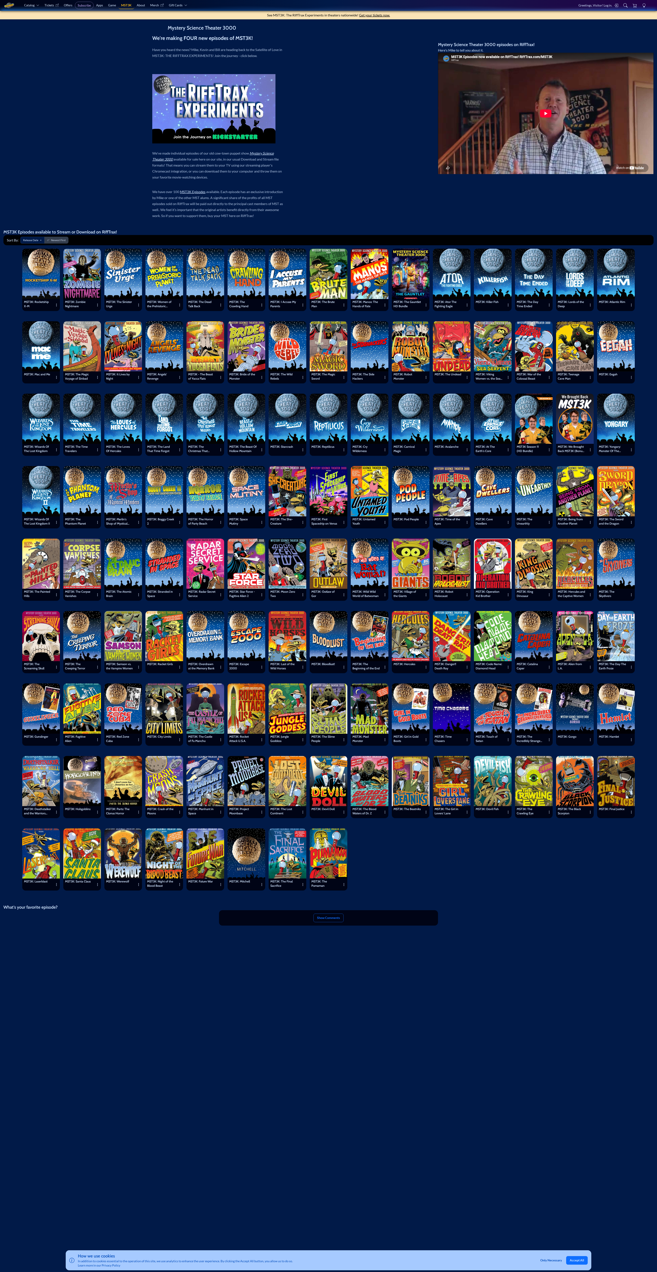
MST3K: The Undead (448, 374)
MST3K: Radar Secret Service (201, 594)
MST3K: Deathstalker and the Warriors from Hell (37, 811)
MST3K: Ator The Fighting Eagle (445, 304)
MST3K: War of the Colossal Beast (529, 376)
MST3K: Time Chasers (443, 739)
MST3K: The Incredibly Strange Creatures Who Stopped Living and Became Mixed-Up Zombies (529, 739)
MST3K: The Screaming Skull (34, 666)
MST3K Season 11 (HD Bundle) (528, 449)
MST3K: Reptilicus (322, 446)
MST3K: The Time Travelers (76, 449)
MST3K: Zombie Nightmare (75, 304)
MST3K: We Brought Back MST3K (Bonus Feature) (571, 449)
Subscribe (84, 5)
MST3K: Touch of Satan (487, 739)
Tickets (49, 5)
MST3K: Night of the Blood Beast (160, 883)
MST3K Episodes (192, 192)
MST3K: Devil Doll (323, 809)
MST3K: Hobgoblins (78, 809)
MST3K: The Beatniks (407, 809)
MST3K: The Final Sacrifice (281, 883)
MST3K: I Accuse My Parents (283, 304)
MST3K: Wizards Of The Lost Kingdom (36, 449)
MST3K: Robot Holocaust (444, 594)
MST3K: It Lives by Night (118, 376)
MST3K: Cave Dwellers (484, 521)
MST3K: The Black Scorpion (569, 811)
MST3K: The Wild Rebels (281, 376)
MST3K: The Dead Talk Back (199, 304)
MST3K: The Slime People (323, 739)
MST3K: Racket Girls (160, 664)
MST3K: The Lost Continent (281, 811)
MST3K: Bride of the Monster (242, 376)
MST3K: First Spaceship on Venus (324, 521)
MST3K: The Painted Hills (37, 594)
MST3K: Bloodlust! (323, 664)
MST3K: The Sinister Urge (119, 304)
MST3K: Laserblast (36, 881)
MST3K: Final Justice (611, 809)
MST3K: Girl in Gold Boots (406, 739)
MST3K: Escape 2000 (239, 666)
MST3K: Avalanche (447, 446)
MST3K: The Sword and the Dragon (611, 521)
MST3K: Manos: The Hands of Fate (365, 304)
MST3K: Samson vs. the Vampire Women (119, 666)
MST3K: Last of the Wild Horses (282, 666)
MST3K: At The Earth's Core (485, 449)
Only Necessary (551, 1260)
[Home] (9, 5)
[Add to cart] (54, 253)
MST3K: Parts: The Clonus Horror (118, 811)
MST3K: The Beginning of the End (366, 666)
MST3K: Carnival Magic (404, 449)
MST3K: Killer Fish (487, 302)
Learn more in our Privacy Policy (99, 1265)
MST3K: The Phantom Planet (75, 521)
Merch (154, 5)
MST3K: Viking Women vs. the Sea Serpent (488, 377)
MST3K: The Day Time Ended (527, 304)
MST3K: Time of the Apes (447, 521)
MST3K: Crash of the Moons (160, 811)
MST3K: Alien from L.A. (570, 666)
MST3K (126, 5)
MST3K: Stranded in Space (160, 594)
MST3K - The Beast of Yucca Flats (200, 376)
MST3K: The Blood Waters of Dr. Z (364, 811)
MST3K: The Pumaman (319, 883)
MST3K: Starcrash (281, 446)
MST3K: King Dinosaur (525, 594)
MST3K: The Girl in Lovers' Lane (446, 811)
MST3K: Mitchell (239, 881)
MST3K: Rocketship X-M (36, 304)
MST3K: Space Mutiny (238, 521)
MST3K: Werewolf (117, 881)
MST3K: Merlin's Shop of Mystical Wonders (116, 522)
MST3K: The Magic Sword (323, 376)
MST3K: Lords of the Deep (571, 304)
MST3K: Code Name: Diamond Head (489, 666)
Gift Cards (176, 5)
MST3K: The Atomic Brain (119, 594)
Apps (99, 5)
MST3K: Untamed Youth (363, 521)
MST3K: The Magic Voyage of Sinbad (77, 376)
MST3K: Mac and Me (37, 374)
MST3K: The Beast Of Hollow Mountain (243, 449)
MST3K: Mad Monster (360, 739)
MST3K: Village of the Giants (405, 594)
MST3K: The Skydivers (606, 594)
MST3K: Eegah (608, 374)
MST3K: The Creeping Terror (75, 666)
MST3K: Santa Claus (78, 881)
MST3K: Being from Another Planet (570, 521)
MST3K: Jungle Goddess (279, 739)
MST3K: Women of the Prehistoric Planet (159, 304)
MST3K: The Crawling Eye (525, 811)
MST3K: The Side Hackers (363, 376)
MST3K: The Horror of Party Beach (200, 521)
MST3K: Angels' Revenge (157, 376)
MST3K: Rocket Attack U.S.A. (239, 739)
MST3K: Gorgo (567, 736)
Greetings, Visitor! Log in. (595, 5)
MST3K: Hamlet (609, 736)
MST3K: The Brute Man (323, 304)
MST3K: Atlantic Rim (612, 302)
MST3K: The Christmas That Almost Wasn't (198, 449)
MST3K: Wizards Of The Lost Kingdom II (37, 521)
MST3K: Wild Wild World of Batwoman (365, 594)
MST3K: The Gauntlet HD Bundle (407, 304)
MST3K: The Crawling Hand (238, 304)
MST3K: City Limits (159, 736)
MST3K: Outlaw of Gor (323, 594)
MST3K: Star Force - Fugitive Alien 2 (242, 594)
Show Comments (328, 918)
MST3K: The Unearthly (524, 521)
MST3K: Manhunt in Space (201, 811)
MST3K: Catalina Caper (527, 666)
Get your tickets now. (374, 15)
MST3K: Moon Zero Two (282, 594)
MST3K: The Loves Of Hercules (118, 449)
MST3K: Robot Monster (403, 376)
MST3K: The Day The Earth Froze (612, 666)
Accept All (577, 1260)
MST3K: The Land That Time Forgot (158, 449)
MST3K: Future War (200, 881)
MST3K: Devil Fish (487, 809)
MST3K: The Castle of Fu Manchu (200, 739)
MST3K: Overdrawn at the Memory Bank (201, 666)
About (141, 5)
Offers (68, 5)
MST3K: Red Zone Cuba (117, 739)
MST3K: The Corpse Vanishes (77, 594)
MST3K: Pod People (406, 519)
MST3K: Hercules (404, 664)
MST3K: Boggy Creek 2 (160, 521)
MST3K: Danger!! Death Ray (445, 666)
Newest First (58, 240)
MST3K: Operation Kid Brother (487, 594)
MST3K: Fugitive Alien (75, 739)
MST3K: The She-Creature (281, 521)
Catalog (29, 5)
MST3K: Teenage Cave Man (568, 376)
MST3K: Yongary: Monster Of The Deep (610, 449)
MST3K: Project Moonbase (239, 811)
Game (112, 5)
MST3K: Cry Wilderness (360, 449)
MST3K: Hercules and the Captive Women (571, 594)
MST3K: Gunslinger (36, 736)
